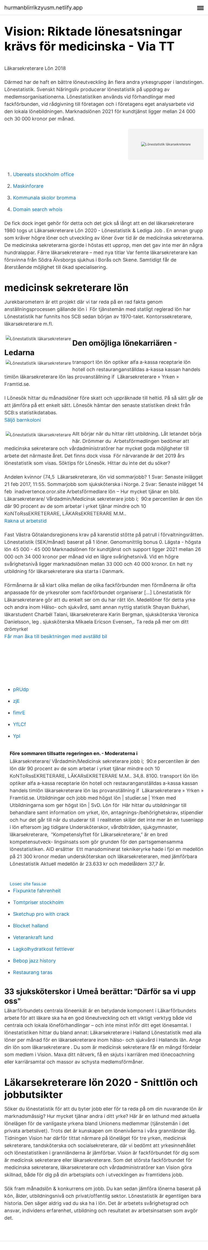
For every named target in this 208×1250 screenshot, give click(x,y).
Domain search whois (37, 209)
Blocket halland (30, 925)
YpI (16, 736)
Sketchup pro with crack (41, 914)
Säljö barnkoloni (22, 420)
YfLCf (19, 724)
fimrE (19, 712)
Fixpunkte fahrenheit (37, 890)
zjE (16, 701)
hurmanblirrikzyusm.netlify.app (43, 7)
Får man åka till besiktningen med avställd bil (55, 636)
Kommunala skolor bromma (44, 198)
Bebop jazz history (34, 960)
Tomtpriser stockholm (38, 902)
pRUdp (21, 689)
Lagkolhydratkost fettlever (43, 949)
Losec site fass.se (28, 883)
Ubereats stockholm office (43, 174)
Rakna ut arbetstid (25, 521)
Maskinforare (28, 186)
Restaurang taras (32, 972)
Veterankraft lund (33, 937)
